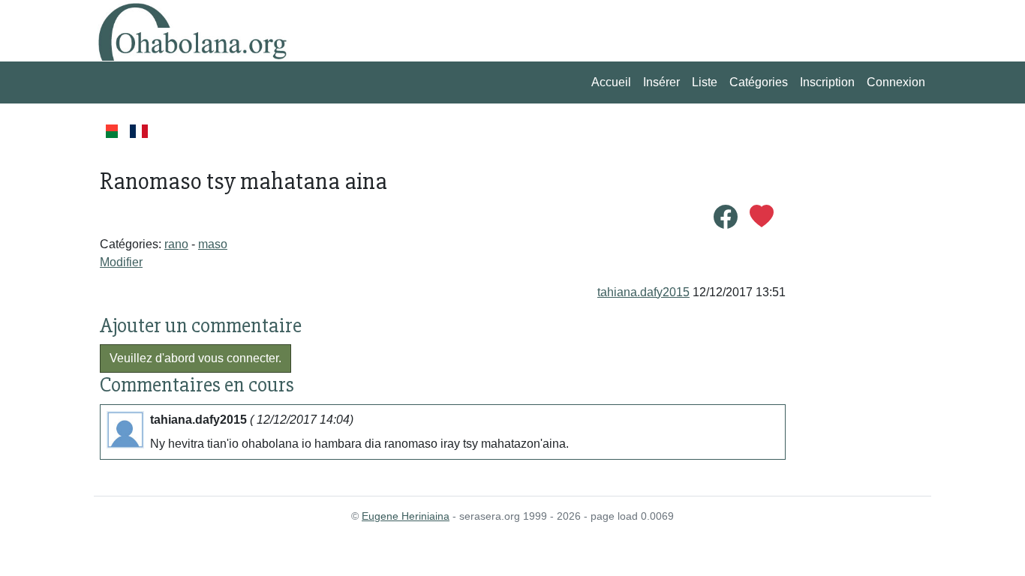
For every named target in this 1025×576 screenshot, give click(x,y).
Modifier (121, 262)
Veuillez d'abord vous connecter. (195, 358)
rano (176, 244)
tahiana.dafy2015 (643, 292)
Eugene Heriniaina (405, 516)
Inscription (827, 82)
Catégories (758, 82)
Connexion (896, 82)
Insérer (661, 82)
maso (212, 244)
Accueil (611, 82)
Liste (704, 82)
